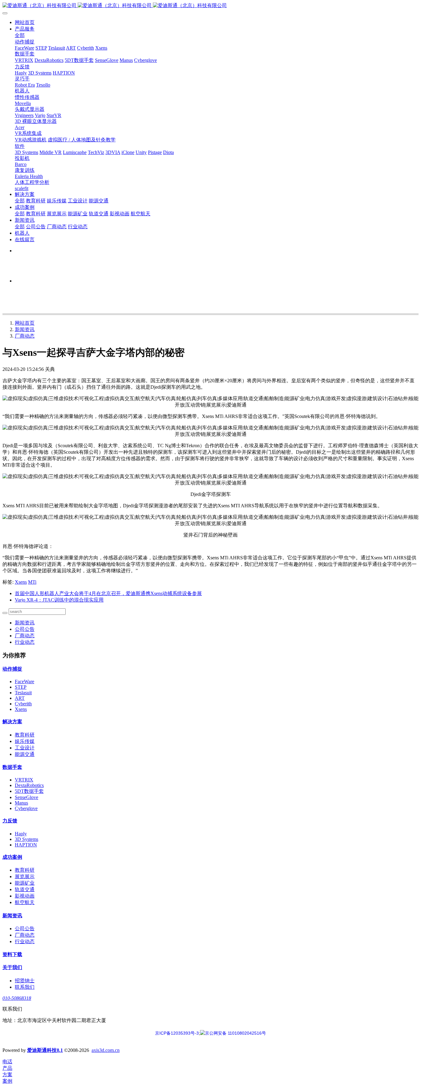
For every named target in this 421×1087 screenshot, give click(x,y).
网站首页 (25, 22)
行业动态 (25, 642)
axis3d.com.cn (106, 1050)
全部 (20, 35)
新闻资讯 (25, 329)
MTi (32, 582)
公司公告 (25, 629)
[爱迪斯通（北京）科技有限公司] (210, 5)
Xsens (21, 582)
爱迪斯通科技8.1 (45, 1050)
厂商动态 (25, 336)
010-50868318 (16, 998)
